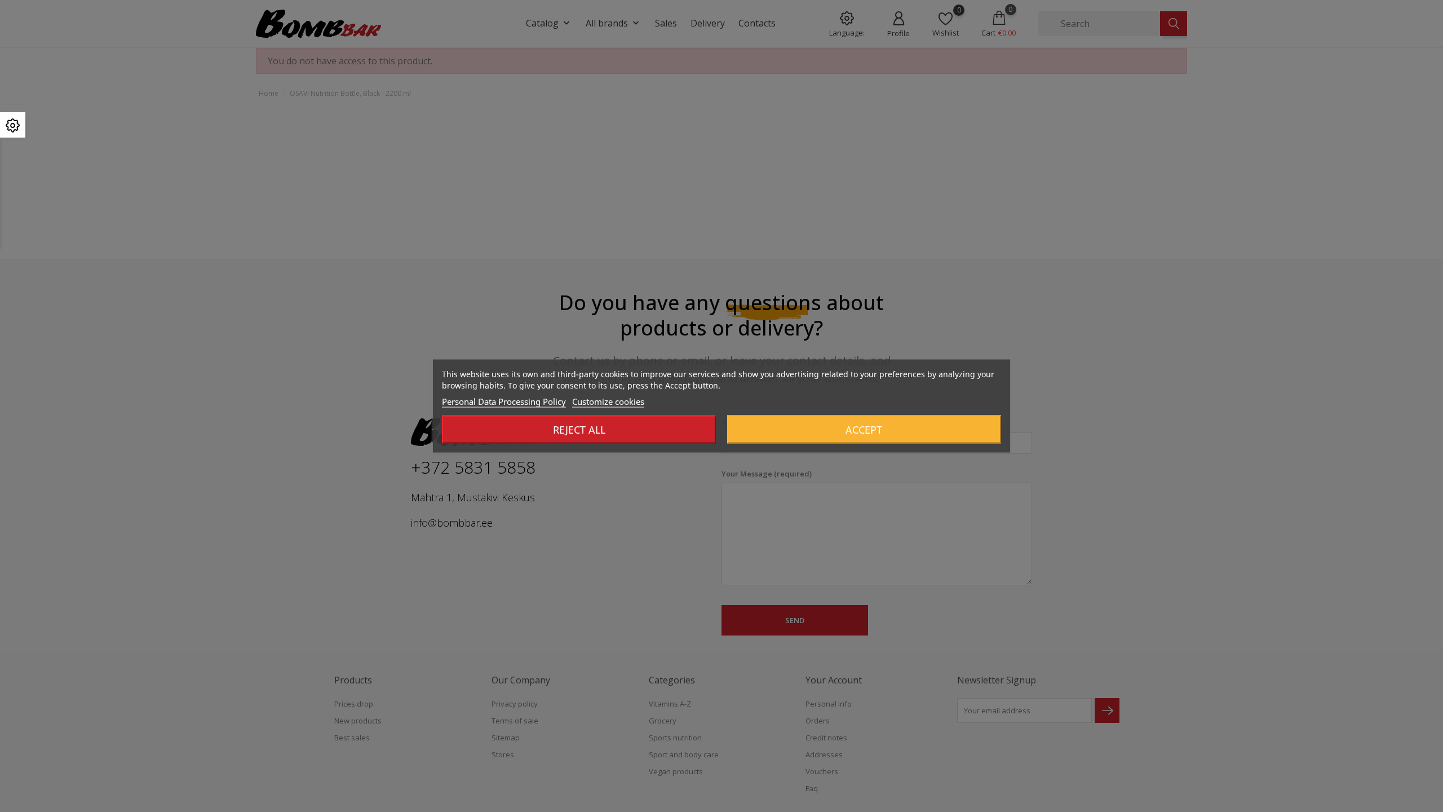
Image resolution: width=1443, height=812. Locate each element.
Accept (864, 429)
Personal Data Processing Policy (504, 401)
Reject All (579, 429)
